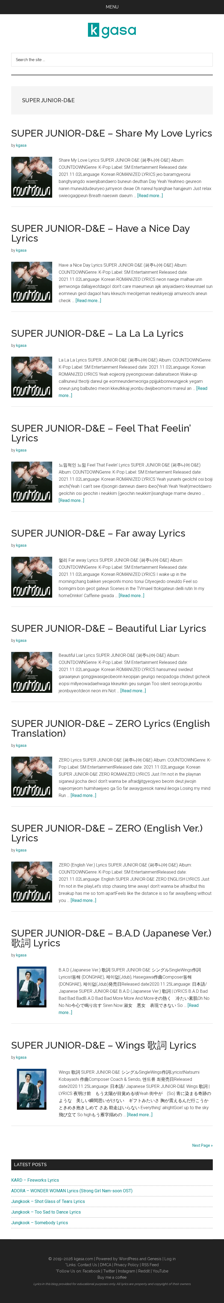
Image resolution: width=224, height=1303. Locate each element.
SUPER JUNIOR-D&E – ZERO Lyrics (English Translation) (110, 728)
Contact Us (87, 1265)
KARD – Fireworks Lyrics (35, 1180)
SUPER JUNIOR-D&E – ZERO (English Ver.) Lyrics (107, 833)
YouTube (160, 1271)
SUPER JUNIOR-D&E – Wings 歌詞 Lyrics (103, 1045)
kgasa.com (83, 1259)
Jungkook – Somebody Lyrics (39, 1222)
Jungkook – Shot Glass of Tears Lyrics (48, 1201)
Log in (170, 1259)
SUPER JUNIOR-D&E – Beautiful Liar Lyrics (108, 628)
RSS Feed (150, 1265)
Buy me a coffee (112, 1277)
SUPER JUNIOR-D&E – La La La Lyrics (97, 333)
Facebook (91, 1271)
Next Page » (202, 1145)
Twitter (109, 1271)
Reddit (144, 1271)
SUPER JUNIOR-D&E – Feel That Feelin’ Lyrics (101, 433)
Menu (112, 7)
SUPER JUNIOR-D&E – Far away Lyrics (98, 533)
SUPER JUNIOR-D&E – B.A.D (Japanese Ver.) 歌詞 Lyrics (111, 938)
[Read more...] (150, 195)
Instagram (126, 1271)
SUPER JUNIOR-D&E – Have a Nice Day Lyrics (100, 233)
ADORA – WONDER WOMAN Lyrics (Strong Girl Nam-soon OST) (71, 1190)
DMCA (105, 1265)
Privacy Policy (126, 1265)
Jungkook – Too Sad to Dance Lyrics (46, 1212)
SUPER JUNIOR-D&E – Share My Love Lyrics (111, 133)
